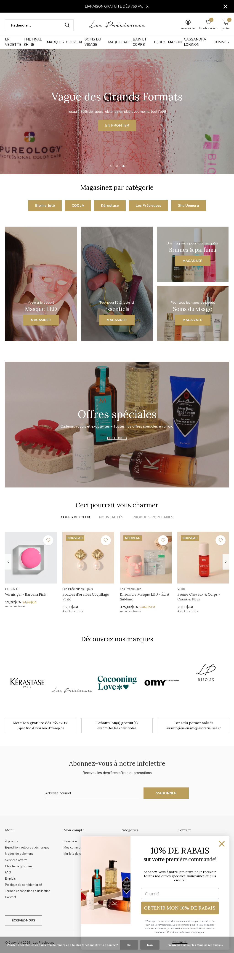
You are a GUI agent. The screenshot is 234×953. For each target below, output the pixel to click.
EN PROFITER (117, 125)
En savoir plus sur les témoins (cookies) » (195, 945)
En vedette (13, 42)
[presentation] (8, 562)
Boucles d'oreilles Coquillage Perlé (85, 596)
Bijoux (160, 42)
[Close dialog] (222, 844)
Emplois (10, 878)
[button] (110, 166)
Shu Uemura (188, 205)
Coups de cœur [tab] (75, 517)
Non (150, 945)
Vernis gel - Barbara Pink (25, 594)
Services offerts (16, 860)
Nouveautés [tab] (111, 517)
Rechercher (67, 25)
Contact (10, 897)
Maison (175, 42)
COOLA (78, 205)
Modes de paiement (19, 853)
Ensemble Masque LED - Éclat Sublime (145, 596)
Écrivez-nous (23, 920)
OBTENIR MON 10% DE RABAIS (180, 908)
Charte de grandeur (19, 866)
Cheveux (74, 42)
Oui (129, 945)
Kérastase (110, 205)
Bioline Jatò (45, 205)
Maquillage (119, 42)
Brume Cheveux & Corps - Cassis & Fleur (198, 596)
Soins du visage (93, 42)
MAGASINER (41, 320)
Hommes (221, 42)
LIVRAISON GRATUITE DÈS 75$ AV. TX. (117, 6)
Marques (55, 42)
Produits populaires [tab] (153, 517)
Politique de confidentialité (23, 884)
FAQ (8, 872)
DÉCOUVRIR (117, 438)
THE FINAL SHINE (33, 42)
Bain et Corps (140, 42)
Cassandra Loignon (195, 42)
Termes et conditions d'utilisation (28, 891)
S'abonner (166, 793)
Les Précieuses (148, 205)
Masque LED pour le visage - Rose (33, 826)
